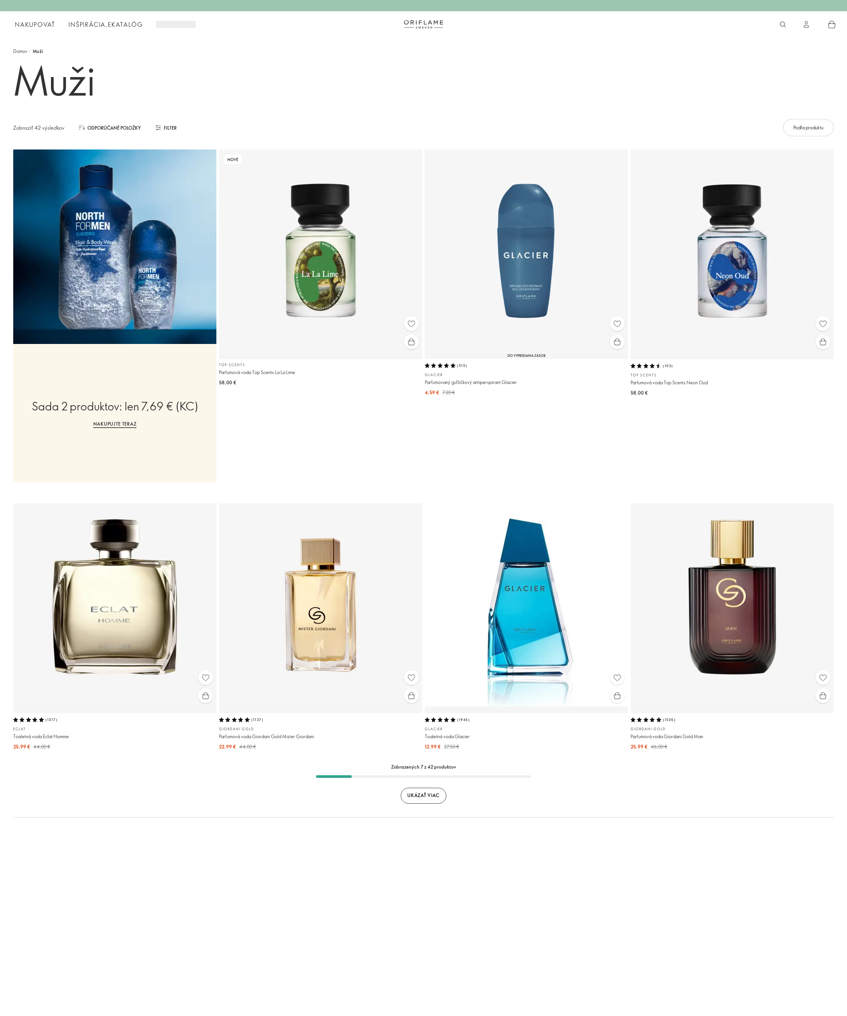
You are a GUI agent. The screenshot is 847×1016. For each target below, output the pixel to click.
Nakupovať (35, 24)
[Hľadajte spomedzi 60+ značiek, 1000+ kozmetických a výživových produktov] (783, 24)
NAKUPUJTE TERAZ (115, 424)
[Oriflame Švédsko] (423, 24)
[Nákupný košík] (832, 24)
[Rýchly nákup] (411, 341)
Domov (20, 51)
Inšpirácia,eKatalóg (105, 24)
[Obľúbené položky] (411, 323)
